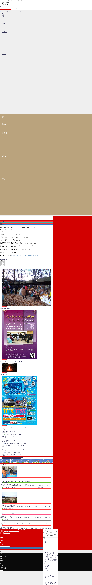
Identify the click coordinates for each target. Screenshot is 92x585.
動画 (1, 558)
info (1, 267)
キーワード (45, 529)
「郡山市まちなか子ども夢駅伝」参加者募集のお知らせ (11, 458)
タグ (44, 532)
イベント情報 (3, 9)
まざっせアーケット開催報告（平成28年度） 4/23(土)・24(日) (13, 457)
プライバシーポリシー (6, 4)
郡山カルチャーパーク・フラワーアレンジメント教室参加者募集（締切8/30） (51, 560)
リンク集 (1, 570)
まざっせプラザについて (6, 2)
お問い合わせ (9, 9)
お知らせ (1, 222)
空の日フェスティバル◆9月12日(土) (51, 552)
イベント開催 (2, 221)
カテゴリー (45, 530)
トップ (1, 535)
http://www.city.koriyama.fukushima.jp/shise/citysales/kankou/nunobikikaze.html (25, 255)
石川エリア (2, 544)
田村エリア (2, 542)
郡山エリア (2, 224)
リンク (3, 3)
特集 (1, 223)
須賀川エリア (2, 540)
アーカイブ (2, 533)
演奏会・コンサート (3, 556)
